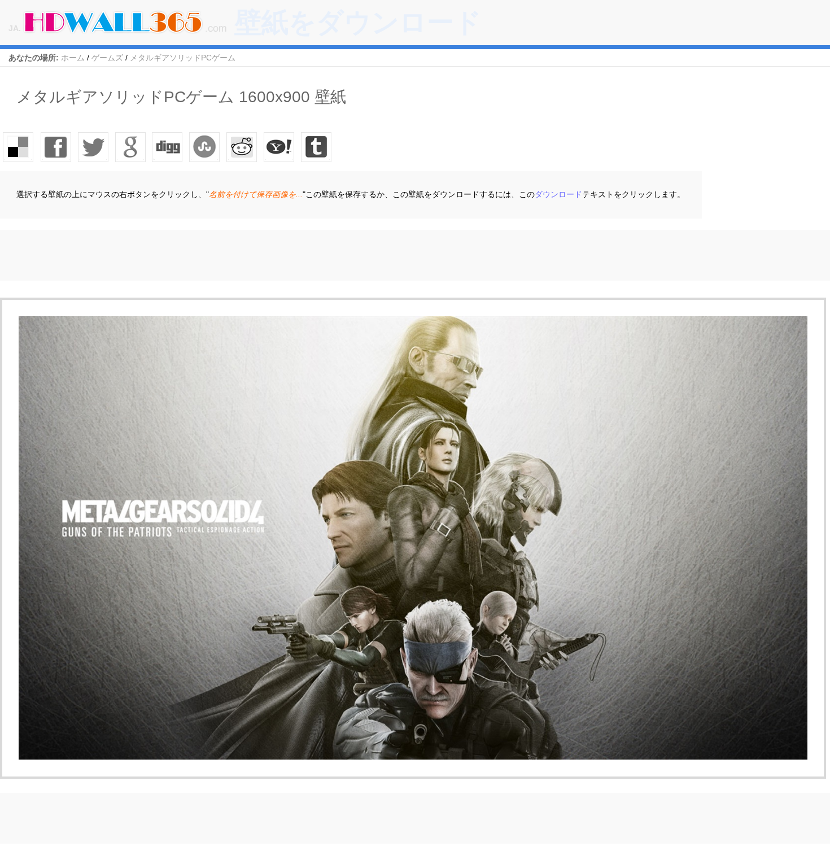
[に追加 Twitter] (93, 147)
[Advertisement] (205, 255)
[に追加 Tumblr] (317, 147)
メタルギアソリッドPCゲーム (182, 57)
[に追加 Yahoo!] (168, 147)
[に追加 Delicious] (19, 147)
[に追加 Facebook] (56, 147)
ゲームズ (107, 57)
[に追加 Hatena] (279, 147)
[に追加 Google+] (130, 147)
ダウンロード (558, 194)
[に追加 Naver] (205, 147)
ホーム (73, 57)
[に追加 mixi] (242, 147)
